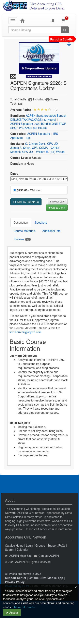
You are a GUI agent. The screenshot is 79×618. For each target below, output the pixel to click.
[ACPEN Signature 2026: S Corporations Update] (39, 57)
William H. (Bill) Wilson (50, 152)
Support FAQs (56, 545)
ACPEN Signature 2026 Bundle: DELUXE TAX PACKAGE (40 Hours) (38, 117)
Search (9, 549)
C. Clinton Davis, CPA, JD (41, 143)
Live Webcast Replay (39, 76)
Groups (40, 545)
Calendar (22, 549)
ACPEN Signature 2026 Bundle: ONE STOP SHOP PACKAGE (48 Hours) (38, 126)
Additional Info (51, 231)
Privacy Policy (15, 582)
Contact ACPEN (48, 556)
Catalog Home (14, 545)
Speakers (41, 222)
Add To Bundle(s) (27, 202)
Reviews (21, 239)
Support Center (15, 578)
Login (29, 545)
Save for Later (57, 201)
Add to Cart (57, 207)
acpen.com (47, 529)
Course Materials (24, 231)
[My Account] (53, 20)
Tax (28, 138)
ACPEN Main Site (20, 556)
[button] (69, 44)
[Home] (22, 20)
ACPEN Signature (38, 134)
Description (21, 222)
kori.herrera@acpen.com (26, 332)
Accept (13, 612)
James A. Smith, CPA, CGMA (29, 148)
